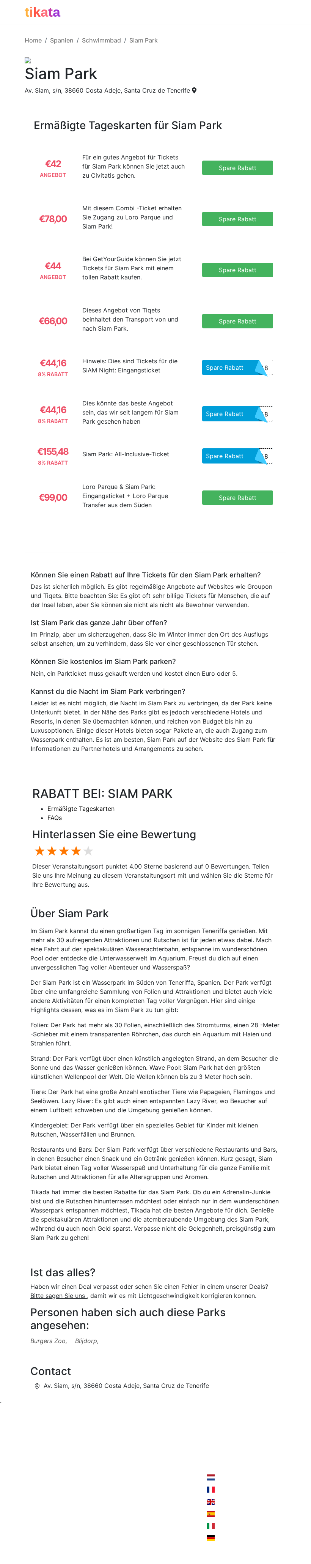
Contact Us (141, 1466)
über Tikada (42, 1481)
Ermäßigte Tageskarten (81, 808)
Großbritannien (237, 1502)
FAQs (54, 817)
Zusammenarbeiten (97, 1466)
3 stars (63, 851)
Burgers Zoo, (48, 1341)
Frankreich (231, 1489)
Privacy (80, 1481)
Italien (224, 1526)
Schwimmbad (101, 40)
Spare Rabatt (237, 368)
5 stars (87, 851)
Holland (227, 1477)
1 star (38, 851)
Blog (31, 1497)
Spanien (62, 40)
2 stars (50, 851)
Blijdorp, (87, 1341)
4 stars (75, 851)
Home (33, 40)
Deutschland (233, 1538)
